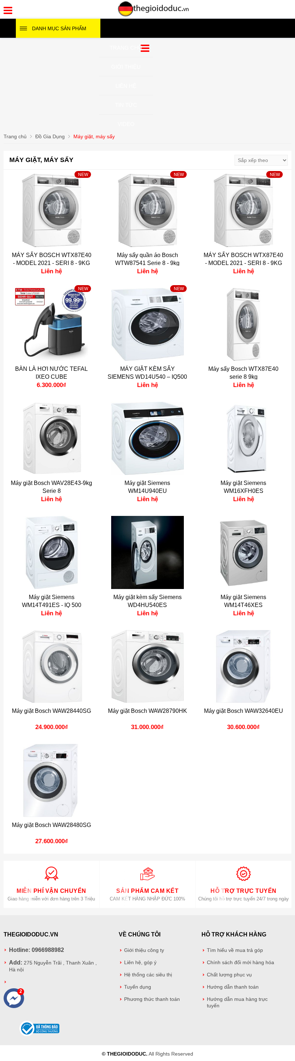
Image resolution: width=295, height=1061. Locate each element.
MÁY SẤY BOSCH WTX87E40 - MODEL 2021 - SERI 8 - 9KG (51, 259)
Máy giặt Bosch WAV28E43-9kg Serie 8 (51, 487)
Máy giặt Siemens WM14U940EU (147, 487)
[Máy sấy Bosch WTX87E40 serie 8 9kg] (243, 324)
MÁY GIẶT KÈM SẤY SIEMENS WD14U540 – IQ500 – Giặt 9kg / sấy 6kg (147, 377)
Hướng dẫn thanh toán (233, 987)
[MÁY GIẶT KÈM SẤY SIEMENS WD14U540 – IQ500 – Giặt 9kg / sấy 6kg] (147, 324)
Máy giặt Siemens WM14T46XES (243, 601)
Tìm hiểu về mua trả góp (235, 950)
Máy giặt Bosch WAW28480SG (51, 825)
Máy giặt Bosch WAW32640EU (243, 711)
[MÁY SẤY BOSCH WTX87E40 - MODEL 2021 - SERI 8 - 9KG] (51, 210)
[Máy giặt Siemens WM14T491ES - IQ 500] (51, 552)
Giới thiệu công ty (144, 950)
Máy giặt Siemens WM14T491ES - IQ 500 (51, 601)
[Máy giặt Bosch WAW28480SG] (51, 780)
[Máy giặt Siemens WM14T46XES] (243, 552)
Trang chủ (126, 48)
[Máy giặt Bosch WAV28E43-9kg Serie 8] (51, 438)
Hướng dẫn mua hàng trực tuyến (237, 1002)
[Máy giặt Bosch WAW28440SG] (51, 666)
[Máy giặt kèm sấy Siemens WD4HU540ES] (147, 552)
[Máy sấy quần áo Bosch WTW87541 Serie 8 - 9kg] (147, 210)
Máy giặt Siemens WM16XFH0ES (243, 487)
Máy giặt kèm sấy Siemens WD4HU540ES (147, 601)
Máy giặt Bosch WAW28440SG (51, 711)
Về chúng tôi (139, 934)
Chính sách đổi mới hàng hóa (240, 962)
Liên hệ (125, 86)
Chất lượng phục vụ (229, 974)
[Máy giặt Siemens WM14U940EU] (147, 438)
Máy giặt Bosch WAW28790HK (147, 711)
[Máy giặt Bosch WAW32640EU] (243, 666)
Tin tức (126, 105)
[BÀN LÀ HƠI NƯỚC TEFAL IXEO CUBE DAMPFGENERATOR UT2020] (51, 324)
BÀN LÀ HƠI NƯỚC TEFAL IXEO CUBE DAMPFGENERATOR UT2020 (51, 377)
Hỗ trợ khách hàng (233, 934)
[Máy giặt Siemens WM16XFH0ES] (243, 438)
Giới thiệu (126, 67)
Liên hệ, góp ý (140, 962)
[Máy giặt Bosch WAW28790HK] (147, 666)
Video (126, 124)
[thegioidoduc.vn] (154, 15)
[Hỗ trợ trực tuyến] (243, 879)
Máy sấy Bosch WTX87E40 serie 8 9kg (243, 373)
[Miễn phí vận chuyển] (51, 879)
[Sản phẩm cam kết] (147, 879)
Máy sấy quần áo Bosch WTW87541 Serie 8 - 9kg (147, 259)
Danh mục (59, 28)
